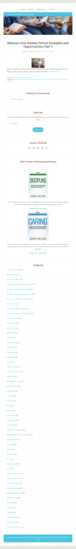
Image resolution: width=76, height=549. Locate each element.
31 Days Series (11, 304)
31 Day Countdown (13, 279)
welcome (9, 81)
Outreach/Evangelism (14, 430)
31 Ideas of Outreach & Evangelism (18, 313)
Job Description (12, 386)
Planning (10, 444)
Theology (10, 508)
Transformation (12, 517)
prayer (54, 79)
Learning (10, 396)
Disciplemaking (12, 342)
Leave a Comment (49, 51)
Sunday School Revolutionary (38, 23)
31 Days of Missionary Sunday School (19, 294)
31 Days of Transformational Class (18, 299)
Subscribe (38, 130)
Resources (10, 454)
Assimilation (11, 323)
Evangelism (11, 357)
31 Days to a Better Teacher (16, 308)
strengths (59, 79)
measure (41, 79)
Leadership (10, 391)
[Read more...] (54, 72)
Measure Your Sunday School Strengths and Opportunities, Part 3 (38, 44)
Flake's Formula (12, 367)
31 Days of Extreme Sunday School (18, 289)
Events (9, 362)
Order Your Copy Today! (38, 253)
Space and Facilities (13, 474)
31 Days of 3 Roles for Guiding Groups (19, 284)
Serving (9, 459)
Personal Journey (12, 439)
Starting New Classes (14, 493)
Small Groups (11, 464)
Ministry (9, 401)
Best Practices (11, 328)
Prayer (9, 449)
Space (9, 469)
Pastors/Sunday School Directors (22, 77)
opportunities (48, 79)
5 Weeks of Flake (12, 318)
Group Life (10, 376)
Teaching (10, 503)
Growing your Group (13, 381)
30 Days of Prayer (13, 275)
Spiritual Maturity (13, 488)
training (65, 79)
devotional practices (19, 79)
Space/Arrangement (13, 478)
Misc (8, 406)
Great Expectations (13, 372)
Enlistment (10, 347)
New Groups (11, 415)
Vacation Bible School (14, 527)
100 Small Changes (13, 270)
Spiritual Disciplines (13, 483)
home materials (34, 79)
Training (9, 512)
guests (27, 79)
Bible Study (10, 333)
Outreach (10, 425)
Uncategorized (12, 522)
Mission (9, 410)
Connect (9, 338)
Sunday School (12, 498)
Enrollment (10, 352)
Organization (11, 420)
